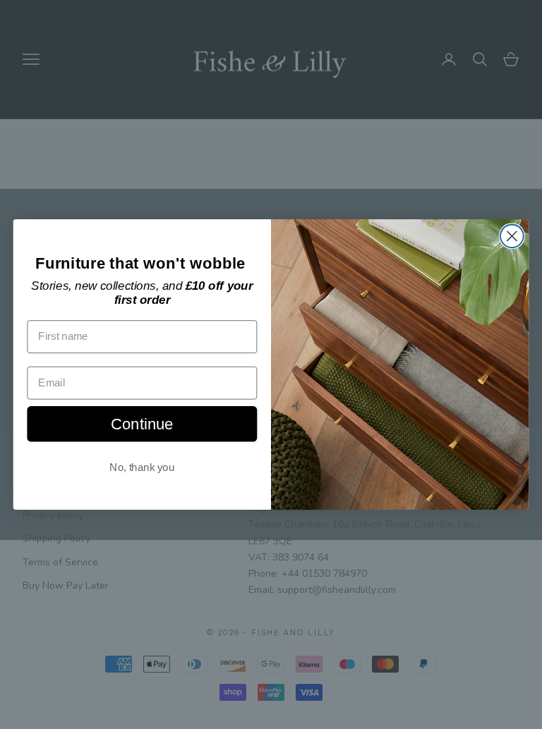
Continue (142, 423)
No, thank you (141, 467)
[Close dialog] (512, 235)
